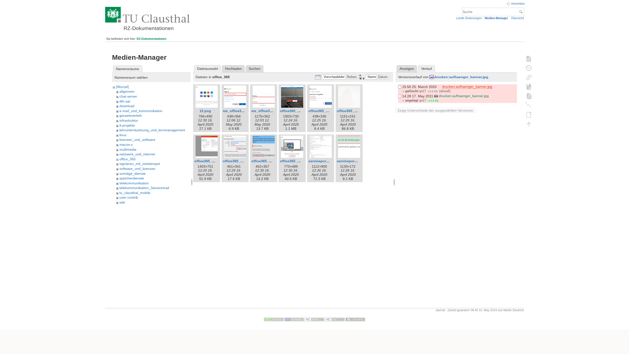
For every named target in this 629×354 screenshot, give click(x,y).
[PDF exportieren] (528, 96)
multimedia (127, 149)
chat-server (128, 96)
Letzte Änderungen (469, 18)
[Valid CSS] (335, 319)
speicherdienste (131, 178)
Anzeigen (407, 69)
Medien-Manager (496, 18)
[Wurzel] (122, 87)
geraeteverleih (130, 116)
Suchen (254, 69)
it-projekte (127, 125)
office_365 (127, 159)
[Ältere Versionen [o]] (528, 68)
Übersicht (517, 18)
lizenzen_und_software (137, 140)
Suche (521, 12)
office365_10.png (265, 161)
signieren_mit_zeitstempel (139, 164)
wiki (122, 202)
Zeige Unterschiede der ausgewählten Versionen (435, 110)
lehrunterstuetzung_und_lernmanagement (152, 130)
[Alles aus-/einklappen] (528, 105)
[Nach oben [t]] (528, 124)
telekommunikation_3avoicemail (144, 188)
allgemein (126, 91)
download (126, 106)
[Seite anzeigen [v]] (528, 58)
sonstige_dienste (132, 174)
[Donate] (274, 319)
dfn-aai (124, 101)
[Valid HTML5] (314, 319)
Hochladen (233, 69)
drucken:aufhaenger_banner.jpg (461, 77)
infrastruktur (128, 120)
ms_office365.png (266, 111)
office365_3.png (321, 111)
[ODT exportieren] (528, 114)
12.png (205, 111)
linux (123, 135)
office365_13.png (294, 161)
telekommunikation (134, 183)
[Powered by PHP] (294, 319)
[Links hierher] (528, 77)
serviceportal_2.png (325, 161)
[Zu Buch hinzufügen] (528, 86)
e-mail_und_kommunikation (140, 111)
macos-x (126, 145)
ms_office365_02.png (241, 111)
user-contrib (128, 197)
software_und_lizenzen (137, 169)
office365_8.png (207, 161)
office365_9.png (236, 161)
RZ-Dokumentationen (151, 39)
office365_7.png (350, 111)
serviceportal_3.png (353, 161)
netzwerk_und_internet (137, 154)
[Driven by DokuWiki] (355, 319)
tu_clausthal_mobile (134, 193)
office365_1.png (293, 111)
